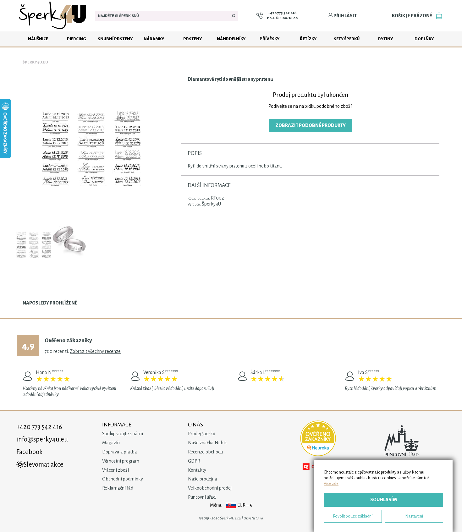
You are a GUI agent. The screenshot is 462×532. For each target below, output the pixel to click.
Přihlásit (345, 15)
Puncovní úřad (202, 497)
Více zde (331, 483)
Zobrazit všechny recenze (95, 351)
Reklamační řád (117, 488)
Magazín (111, 442)
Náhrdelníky (231, 38)
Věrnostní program (120, 460)
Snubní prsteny (115, 38)
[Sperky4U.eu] (53, 29)
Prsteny (192, 38)
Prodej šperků (201, 433)
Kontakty (197, 470)
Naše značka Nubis (207, 442)
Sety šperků (347, 38)
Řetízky (308, 38)
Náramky (154, 38)
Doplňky (424, 38)
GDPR (194, 460)
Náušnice (38, 38)
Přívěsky (269, 38)
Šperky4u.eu (35, 62)
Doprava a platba (119, 451)
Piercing (76, 38)
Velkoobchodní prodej (210, 488)
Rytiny (385, 38)
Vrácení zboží (115, 470)
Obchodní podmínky (122, 478)
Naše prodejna (202, 478)
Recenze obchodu (205, 451)
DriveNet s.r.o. (253, 518)
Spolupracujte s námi (122, 433)
